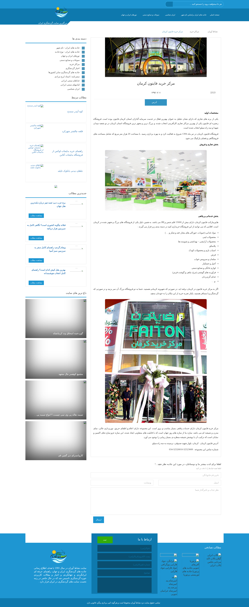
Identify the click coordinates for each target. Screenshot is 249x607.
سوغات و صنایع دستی (151, 15)
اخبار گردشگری (73, 68)
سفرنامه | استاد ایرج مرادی (67, 76)
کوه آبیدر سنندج (75, 111)
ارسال (98, 519)
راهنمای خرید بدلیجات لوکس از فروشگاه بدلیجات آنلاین (67, 153)
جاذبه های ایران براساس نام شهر (193, 15)
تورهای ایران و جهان (129, 15)
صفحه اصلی (214, 15)
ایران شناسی (170, 15)
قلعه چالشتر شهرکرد (72, 131)
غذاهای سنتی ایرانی (70, 80)
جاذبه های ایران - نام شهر (68, 47)
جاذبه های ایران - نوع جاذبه (67, 52)
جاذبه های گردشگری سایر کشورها (64, 72)
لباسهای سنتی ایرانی (70, 84)
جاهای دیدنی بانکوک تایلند (70, 171)
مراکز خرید (74, 64)
